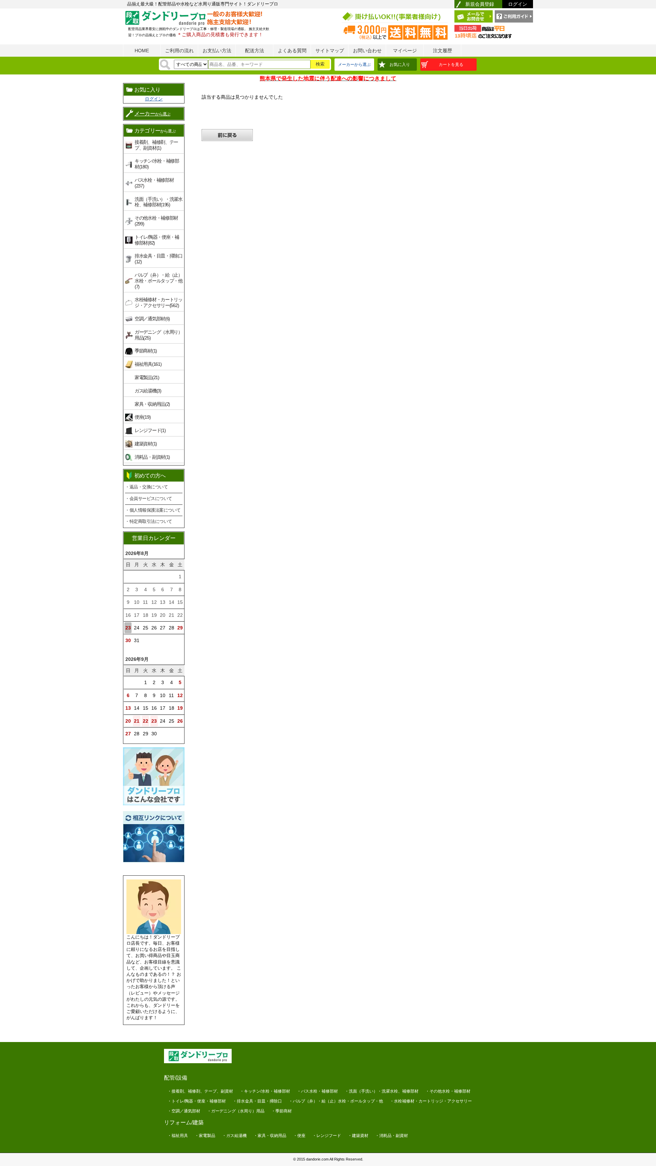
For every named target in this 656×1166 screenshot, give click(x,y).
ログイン (517, 4)
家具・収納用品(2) (152, 404)
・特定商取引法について (148, 521)
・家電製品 (205, 1135)
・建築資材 (358, 1135)
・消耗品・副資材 (391, 1135)
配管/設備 (175, 1078)
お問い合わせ (367, 50)
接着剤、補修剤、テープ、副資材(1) (156, 145)
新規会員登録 (479, 4)
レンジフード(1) (150, 430)
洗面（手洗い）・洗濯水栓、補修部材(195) (158, 202)
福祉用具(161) (148, 364)
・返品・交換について (146, 486)
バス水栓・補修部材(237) (154, 183)
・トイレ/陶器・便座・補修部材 (196, 1101)
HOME (142, 50)
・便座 (299, 1135)
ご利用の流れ (179, 50)
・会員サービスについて (148, 498)
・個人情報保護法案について (153, 510)
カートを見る (451, 64)
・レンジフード (326, 1135)
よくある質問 (292, 50)
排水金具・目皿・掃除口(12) (158, 258)
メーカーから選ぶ (354, 64)
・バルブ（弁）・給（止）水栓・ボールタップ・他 (336, 1101)
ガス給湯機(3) (148, 390)
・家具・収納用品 (270, 1135)
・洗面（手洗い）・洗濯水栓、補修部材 (382, 1091)
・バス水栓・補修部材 (317, 1091)
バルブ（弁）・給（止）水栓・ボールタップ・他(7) (158, 280)
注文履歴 (442, 50)
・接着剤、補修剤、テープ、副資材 (200, 1091)
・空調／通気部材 (183, 1111)
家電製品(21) (147, 377)
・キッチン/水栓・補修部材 (265, 1091)
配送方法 (254, 50)
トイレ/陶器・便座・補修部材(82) (157, 240)
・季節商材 (281, 1111)
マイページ (405, 50)
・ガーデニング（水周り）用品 (235, 1111)
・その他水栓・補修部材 (447, 1091)
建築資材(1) (146, 443)
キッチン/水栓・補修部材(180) (157, 163)
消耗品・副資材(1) (152, 457)
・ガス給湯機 (234, 1135)
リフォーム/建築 (184, 1122)
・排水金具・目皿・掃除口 (257, 1101)
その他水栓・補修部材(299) (156, 220)
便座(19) (142, 417)
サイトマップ (329, 50)
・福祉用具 (177, 1135)
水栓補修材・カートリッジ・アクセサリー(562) (158, 302)
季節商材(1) (146, 350)
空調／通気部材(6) (152, 318)
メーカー (152, 113)
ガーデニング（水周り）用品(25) (158, 335)
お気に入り (400, 64)
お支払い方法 (217, 50)
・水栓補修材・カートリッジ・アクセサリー (431, 1101)
